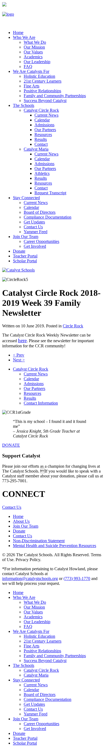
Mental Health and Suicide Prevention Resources (54, 545)
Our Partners (45, 129)
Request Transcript (50, 193)
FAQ (28, 66)
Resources (43, 134)
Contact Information (41, 403)
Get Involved (35, 246)
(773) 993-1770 (77, 578)
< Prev (18, 355)
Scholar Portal (25, 261)
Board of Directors (39, 212)
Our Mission (34, 47)
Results (40, 139)
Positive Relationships (42, 91)
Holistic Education (39, 76)
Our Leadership (37, 61)
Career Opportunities (41, 241)
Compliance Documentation (47, 217)
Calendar (42, 120)
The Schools (23, 105)
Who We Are (24, 37)
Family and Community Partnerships (55, 95)
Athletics (42, 173)
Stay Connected (26, 197)
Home (18, 32)
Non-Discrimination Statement (39, 540)
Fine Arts (31, 86)
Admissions (44, 125)
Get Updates (34, 222)
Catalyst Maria (36, 149)
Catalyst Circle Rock (41, 110)
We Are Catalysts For (31, 71)
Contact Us (33, 227)
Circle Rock (73, 326)
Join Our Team (25, 236)
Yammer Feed (35, 231)
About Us (21, 521)
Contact (41, 144)
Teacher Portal (25, 256)
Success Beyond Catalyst (45, 100)
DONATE (11, 445)
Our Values (33, 52)
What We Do (35, 42)
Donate (19, 251)
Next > (19, 360)
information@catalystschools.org (30, 578)
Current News (46, 115)
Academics (33, 57)
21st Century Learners (42, 81)
